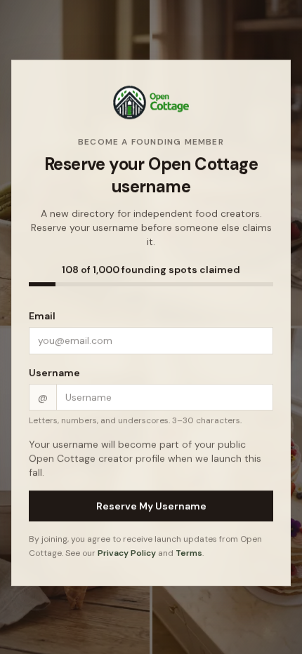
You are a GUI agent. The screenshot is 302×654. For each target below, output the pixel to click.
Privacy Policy (127, 553)
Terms (189, 553)
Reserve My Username (151, 506)
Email (42, 316)
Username (54, 373)
